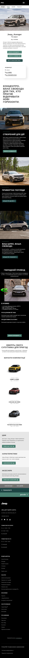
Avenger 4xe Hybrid (14, 400)
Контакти (3, 624)
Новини (3, 627)
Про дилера (4, 618)
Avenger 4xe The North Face (14, 423)
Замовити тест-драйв (6, 580)
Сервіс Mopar (4, 607)
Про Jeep (3, 622)
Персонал (3, 620)
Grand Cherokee (4, 559)
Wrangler (3, 561)
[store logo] (2, 2)
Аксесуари (3, 611)
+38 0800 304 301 (5, 516)
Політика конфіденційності (8, 650)
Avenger (3, 6)
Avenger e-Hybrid (14, 377)
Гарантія (3, 595)
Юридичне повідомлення (7, 653)
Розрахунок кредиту (5, 584)
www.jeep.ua (19, 638)
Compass (3, 566)
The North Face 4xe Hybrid (14, 424)
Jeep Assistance (5, 598)
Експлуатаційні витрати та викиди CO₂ (9, 589)
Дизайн (13, 6)
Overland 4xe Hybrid (14, 402)
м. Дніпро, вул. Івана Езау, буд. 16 (8, 512)
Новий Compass (4, 563)
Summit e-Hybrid (14, 379)
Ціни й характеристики (14, 60)
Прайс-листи (4, 571)
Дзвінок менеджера (5, 577)
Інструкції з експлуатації (6, 600)
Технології (19, 6)
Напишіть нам (4, 586)
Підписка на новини (5, 629)
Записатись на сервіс (6, 582)
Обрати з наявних (14, 56)
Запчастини (4, 609)
